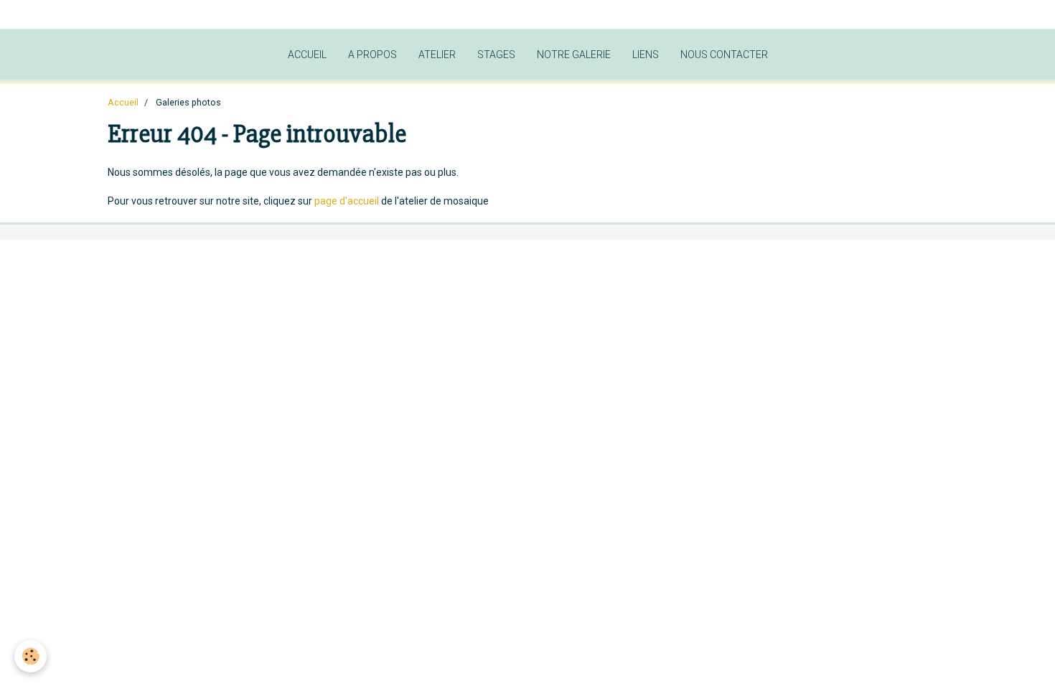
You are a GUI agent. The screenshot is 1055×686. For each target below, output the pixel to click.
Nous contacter (724, 54)
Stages (496, 54)
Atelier (437, 54)
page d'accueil (346, 201)
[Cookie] (30, 656)
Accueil (307, 54)
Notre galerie (574, 54)
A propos (372, 54)
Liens (645, 54)
